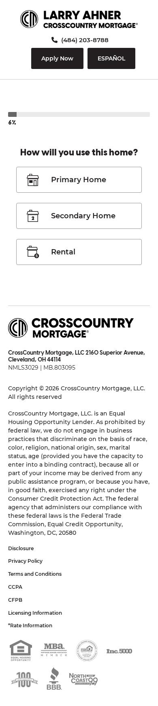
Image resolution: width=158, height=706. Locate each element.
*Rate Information (30, 625)
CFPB (15, 600)
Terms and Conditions (35, 574)
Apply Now (57, 58)
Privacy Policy (25, 561)
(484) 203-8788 (84, 40)
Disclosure (21, 548)
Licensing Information (35, 613)
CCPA (15, 587)
